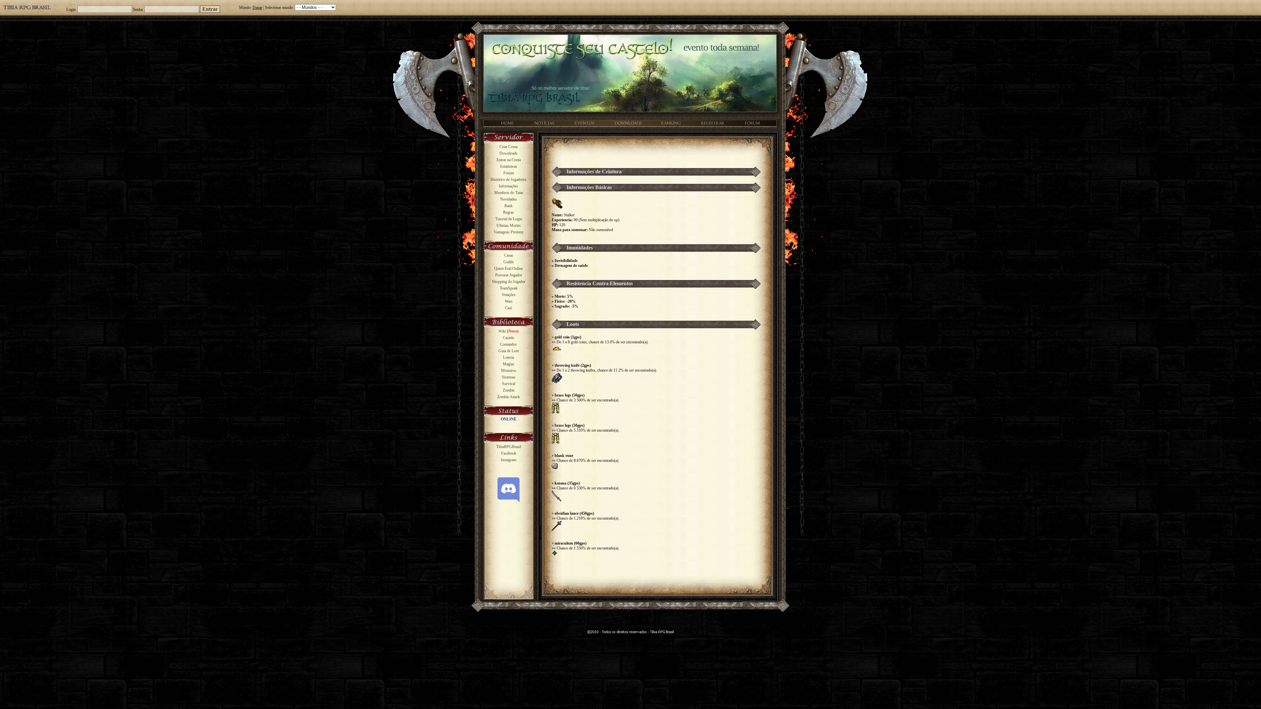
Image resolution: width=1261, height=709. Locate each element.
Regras (508, 212)
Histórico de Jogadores (508, 179)
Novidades (508, 199)
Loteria (508, 357)
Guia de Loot (508, 351)
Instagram (508, 460)
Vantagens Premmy (509, 232)
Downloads (508, 153)
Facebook (508, 453)
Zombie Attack (508, 397)
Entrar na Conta (509, 160)
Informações (508, 186)
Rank (508, 206)
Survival (508, 383)
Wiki (508, 331)
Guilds (508, 262)
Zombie (509, 390)
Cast (508, 308)
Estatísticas (508, 166)
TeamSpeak (509, 288)
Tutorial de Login (508, 219)
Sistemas (509, 377)
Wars (509, 301)
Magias (508, 364)
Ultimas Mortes (509, 225)
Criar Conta (508, 146)
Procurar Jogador (508, 275)
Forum (508, 173)
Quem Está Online (508, 268)
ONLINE (509, 419)
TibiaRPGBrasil (508, 446)
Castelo (508, 337)
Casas (508, 255)
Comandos (508, 344)
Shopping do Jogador (508, 281)
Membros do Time (508, 192)
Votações (509, 294)
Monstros (508, 370)
